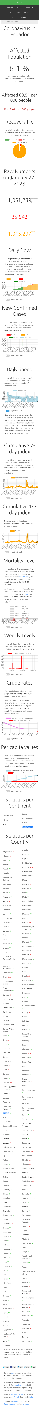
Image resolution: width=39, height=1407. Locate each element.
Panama (25, 1029)
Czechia (6, 1082)
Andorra (6, 864)
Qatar (24, 1066)
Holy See (6, 1245)
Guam (5, 1219)
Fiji (4, 1156)
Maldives (25, 888)
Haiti (5, 1240)
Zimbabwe (26, 1341)
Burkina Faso (8, 999)
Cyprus (5, 1078)
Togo (24, 1247)
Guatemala (7, 1223)
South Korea (27, 1181)
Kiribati (5, 1317)
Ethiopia (6, 1143)
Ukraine (25, 1287)
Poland (25, 1053)
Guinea (6, 1228)
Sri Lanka (25, 1194)
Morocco (25, 955)
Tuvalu (24, 1278)
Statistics (9, 7)
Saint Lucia (26, 1104)
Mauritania (26, 910)
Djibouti (6, 1098)
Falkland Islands (9, 1147)
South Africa (27, 1177)
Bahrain (6, 914)
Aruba (5, 892)
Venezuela (26, 1324)
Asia (4, 824)
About (14, 17)
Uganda (25, 1282)
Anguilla (6, 873)
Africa (5, 820)
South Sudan (27, 1185)
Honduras (6, 1249)
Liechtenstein (27, 863)
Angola (5, 869)
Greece (5, 1202)
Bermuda (6, 943)
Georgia (6, 1185)
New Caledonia (28, 984)
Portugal (25, 1057)
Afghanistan (7, 852)
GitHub (16, 1397)
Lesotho (25, 850)
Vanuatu (25, 1320)
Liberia (24, 854)
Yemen (25, 1333)
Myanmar (25, 963)
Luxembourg (27, 871)
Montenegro (27, 946)
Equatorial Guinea (10, 1126)
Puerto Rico (26, 1062)
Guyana (6, 1236)
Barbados (6, 922)
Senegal (25, 1134)
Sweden (25, 1211)
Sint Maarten (27, 1156)
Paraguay (25, 1041)
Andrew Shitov (17, 1401)
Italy (4, 1291)
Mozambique (27, 959)
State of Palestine (28, 1198)
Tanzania (25, 1235)
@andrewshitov (10, 1404)
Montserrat (26, 950)
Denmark (6, 1093)
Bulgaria (6, 995)
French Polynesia (9, 1172)
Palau (24, 1025)
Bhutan (6, 948)
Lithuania (25, 867)
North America (27, 818)
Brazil (5, 977)
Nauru (24, 972)
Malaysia (25, 884)
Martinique (26, 905)
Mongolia (26, 942)
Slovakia (25, 1160)
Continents (29, 7)
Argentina (7, 884)
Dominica (6, 1102)
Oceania (25, 822)
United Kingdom (28, 1298)
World (18, 7)
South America (27, 827)
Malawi (25, 880)
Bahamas (6, 910)
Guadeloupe (7, 1215)
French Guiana (8, 1168)
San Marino (26, 1119)
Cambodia (7, 1012)
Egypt (5, 1117)
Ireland (5, 1279)
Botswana (7, 973)
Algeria (5, 860)
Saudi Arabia (27, 1130)
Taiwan (25, 1226)
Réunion (25, 1070)
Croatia (5, 1065)
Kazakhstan (7, 1308)
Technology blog (17, 1394)
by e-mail (26, 1404)
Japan (5, 1300)
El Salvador (7, 1122)
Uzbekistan (26, 1316)
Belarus (6, 926)
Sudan (24, 1202)
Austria (5, 901)
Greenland (7, 1206)
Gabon (5, 1177)
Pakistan (25, 1021)
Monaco (25, 938)
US (33, 12)
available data (24, 577)
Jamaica (6, 1296)
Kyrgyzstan (7, 1330)
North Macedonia (29, 1006)
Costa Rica (7, 1061)
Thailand (25, 1239)
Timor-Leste (26, 1243)
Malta (24, 897)
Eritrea (5, 1130)
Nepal (24, 976)
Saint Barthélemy (28, 1090)
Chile (5, 1040)
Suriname (25, 1206)
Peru (24, 1045)
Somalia (25, 1172)
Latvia (5, 1341)
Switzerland (26, 1215)
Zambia (25, 1337)
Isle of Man (7, 1283)
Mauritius (26, 914)
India (5, 1262)
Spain (24, 1190)
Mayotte (25, 918)
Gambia (6, 1181)
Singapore (26, 1151)
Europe (25, 814)
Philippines (26, 1049)
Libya (24, 859)
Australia (6, 897)
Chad (5, 1036)
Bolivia (5, 952)
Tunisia (25, 1263)
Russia (26, 12)
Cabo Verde (7, 1008)
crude (26, 594)
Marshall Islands (28, 901)
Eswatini (6, 1139)
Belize (5, 935)
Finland (5, 1160)
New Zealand (27, 989)
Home (19, 2)
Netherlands (26, 980)
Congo (5, 1057)
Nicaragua (26, 993)
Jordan (5, 1304)
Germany (6, 1190)
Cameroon (7, 1016)
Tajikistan (26, 1230)
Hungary (6, 1253)
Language (23, 17)
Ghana (5, 1194)
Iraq (4, 1274)
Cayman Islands (8, 1025)
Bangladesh (7, 918)
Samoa (24, 1115)
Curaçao (6, 1074)
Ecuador (6, 1113)
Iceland (5, 1257)
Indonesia (6, 1266)
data (12, 1373)
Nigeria (25, 1001)
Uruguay (25, 1311)
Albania (6, 856)
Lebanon (6, 1345)
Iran (4, 1270)
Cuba (5, 1070)
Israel (5, 1287)
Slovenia (25, 1164)
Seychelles (26, 1143)
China (18, 12)
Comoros (6, 1053)
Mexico (25, 922)
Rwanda (25, 1086)
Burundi (6, 1003)
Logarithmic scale (16, 299)
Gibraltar (6, 1198)
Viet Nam (25, 1328)
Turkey (24, 1267)
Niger (24, 997)
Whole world (8, 816)
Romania (25, 1074)
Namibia (25, 967)
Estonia (6, 1134)
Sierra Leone (27, 1147)
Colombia (6, 1048)
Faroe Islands (8, 1151)
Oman (24, 1017)
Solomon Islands (28, 1168)
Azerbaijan (7, 905)
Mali (24, 892)
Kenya (5, 1313)
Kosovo (6, 1321)
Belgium (6, 931)
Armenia (6, 888)
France (5, 1164)
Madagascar (26, 876)
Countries (8, 12)
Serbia (24, 1139)
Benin (5, 939)
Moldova (25, 933)
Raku (31, 1397)
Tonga (24, 1252)
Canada (6, 1020)
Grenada (6, 1211)
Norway (25, 1012)
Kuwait (5, 1325)
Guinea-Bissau (8, 1232)
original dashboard (20, 1385)
